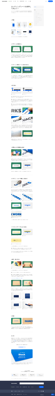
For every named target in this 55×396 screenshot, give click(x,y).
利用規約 (15, 394)
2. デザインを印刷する (38, 13)
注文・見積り (50, 1)
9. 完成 (36, 23)
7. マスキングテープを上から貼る (39, 20)
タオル (30, 34)
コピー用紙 (14, 34)
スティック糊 (19, 34)
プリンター (25, 34)
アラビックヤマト (19, 76)
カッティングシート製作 (13, 378)
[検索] (43, 383)
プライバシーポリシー (25, 394)
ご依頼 (15, 340)
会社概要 (12, 394)
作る (20, 378)
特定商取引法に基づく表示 (19, 394)
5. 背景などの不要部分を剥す (38, 17)
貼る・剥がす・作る (18, 378)
